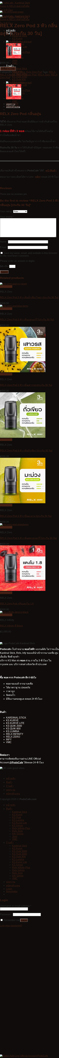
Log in (24, 920)
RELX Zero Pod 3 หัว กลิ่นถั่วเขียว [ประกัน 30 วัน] (26, 450)
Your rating (6, 211)
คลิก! (38, 177)
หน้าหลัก (10, 778)
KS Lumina (18, 820)
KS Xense (17, 825)
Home (3, 17)
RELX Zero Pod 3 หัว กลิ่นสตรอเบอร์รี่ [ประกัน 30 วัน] (28, 538)
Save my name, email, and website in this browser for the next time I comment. (28, 254)
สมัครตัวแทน (13, 793)
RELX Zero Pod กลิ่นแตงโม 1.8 (17, 603)
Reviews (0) (12, 106)
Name (4, 241)
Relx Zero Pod (34, 72)
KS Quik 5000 (19, 851)
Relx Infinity (18, 870)
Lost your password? (11, 925)
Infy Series (17, 833)
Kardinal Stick (19, 68)
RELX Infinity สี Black (11, 625)
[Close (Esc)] (55, 3)
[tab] (32, 103)
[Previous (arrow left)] (5, 529)
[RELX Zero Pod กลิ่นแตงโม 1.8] (13, 57)
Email (4, 247)
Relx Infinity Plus (21, 828)
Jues (14, 60)
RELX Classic (7, 75)
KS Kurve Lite (19, 823)
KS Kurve (17, 38)
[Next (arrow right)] (53, 529)
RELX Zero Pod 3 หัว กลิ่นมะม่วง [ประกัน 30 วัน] (25, 516)
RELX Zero (22, 17)
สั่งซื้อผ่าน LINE (8, 69)
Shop (11, 17)
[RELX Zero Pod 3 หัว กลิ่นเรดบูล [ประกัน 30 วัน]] (19, 41)
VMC (15, 63)
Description (12, 103)
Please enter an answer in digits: (17, 261)
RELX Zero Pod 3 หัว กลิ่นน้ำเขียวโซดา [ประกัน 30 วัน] (29, 297)
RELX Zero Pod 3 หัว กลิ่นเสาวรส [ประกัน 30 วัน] (26, 385)
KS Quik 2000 (19, 76)
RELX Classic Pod (26, 75)
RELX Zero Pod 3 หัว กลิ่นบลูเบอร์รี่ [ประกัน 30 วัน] (27, 319)
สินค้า (9, 782)
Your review (7, 216)
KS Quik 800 (19, 79)
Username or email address (15, 906)
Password (6, 914)
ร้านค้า (9, 66)
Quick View (6, 286)
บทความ (10, 789)
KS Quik (16, 817)
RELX (52, 72)
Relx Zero (17, 831)
